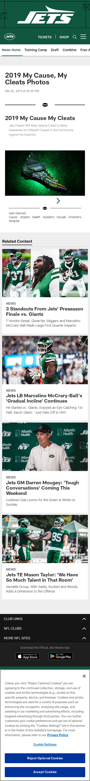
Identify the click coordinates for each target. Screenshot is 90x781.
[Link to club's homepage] (9, 35)
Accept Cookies (45, 772)
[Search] (75, 37)
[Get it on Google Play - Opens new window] (60, 659)
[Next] (58, 201)
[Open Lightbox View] (45, 186)
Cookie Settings (45, 744)
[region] (45, 725)
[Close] (84, 676)
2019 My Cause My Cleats (40, 117)
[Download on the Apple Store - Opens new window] (27, 657)
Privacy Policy (57, 735)
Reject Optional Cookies (45, 758)
